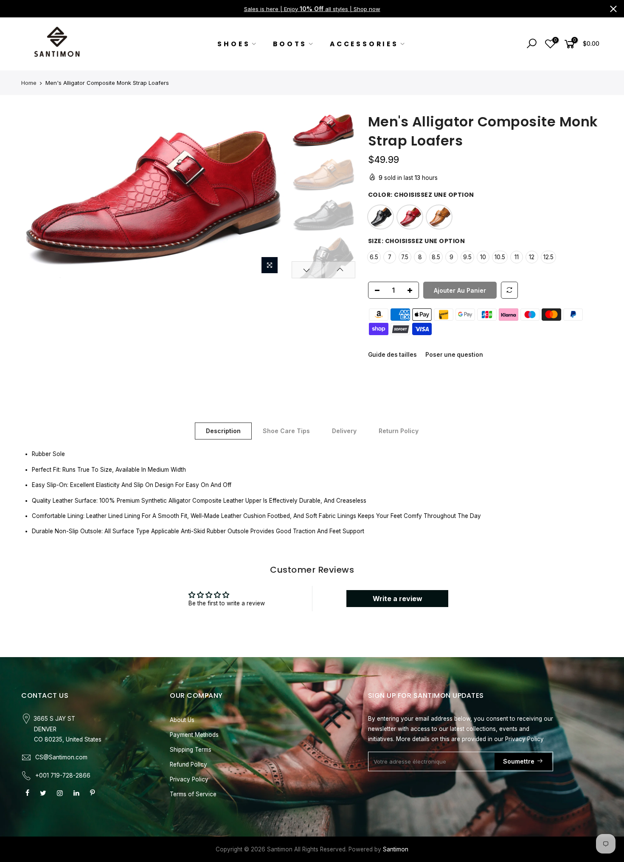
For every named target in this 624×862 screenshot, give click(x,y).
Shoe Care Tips (286, 430)
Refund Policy (188, 764)
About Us (182, 719)
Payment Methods (194, 734)
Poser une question (454, 354)
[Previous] (36, 195)
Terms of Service (193, 794)
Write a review (397, 598)
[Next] (272, 195)
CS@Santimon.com (61, 757)
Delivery (344, 430)
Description (223, 430)
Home (29, 82)
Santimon (395, 849)
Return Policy (399, 430)
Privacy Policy (189, 779)
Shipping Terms (190, 749)
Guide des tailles (392, 354)
